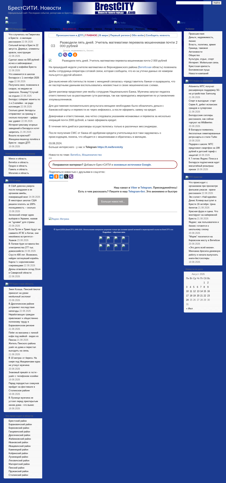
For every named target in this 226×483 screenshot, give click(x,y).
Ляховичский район (19, 460)
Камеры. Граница (124, 29)
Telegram (146, 187)
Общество (194, 55)
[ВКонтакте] (70, 55)
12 (194, 291)
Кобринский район (18, 453)
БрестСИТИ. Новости (34, 8)
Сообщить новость (158, 35)
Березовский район (19, 428)
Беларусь (55, 29)
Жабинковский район (20, 439)
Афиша (98, 29)
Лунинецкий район (18, 456)
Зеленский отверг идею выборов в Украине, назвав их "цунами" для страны (23, 218)
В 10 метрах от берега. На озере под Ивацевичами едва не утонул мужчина (24, 361)
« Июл (189, 308)
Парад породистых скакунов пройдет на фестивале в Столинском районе (24, 387)
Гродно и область (18, 166)
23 (208, 295)
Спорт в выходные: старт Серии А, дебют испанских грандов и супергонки (203, 104)
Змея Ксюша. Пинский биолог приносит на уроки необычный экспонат (24, 293)
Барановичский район (20, 424)
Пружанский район (18, 471)
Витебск (75, 154)
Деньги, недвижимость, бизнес (78, 51)
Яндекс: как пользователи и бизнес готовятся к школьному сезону (204, 226)
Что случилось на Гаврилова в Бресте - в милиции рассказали (24, 38)
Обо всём (138, 35)
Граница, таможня (198, 48)
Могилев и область (19, 173)
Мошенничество (92, 154)
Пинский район (16, 467)
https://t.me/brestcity (110, 146)
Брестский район (18, 421)
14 (201, 291)
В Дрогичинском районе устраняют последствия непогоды (21, 307)
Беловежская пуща (199, 69)
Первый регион (120, 35)
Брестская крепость (199, 66)
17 (187, 295)
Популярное (19, 29)
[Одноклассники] (75, 55)
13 (198, 291)
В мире (17, 181)
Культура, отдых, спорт (201, 59)
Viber (134, 187)
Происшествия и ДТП (69, 35)
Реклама (140, 29)
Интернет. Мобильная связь (204, 62)
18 (191, 295)
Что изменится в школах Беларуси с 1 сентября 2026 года (24, 78)
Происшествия (196, 33)
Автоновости (195, 51)
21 (201, 295)
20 (198, 295)
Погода (108, 29)
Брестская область (23, 284)
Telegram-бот (136, 191)
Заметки (197, 177)
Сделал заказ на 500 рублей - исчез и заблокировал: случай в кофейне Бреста (24, 63)
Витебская (145, 67)
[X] (66, 176)
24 (187, 300)
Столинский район (18, 475)
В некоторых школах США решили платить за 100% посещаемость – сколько (23, 204)
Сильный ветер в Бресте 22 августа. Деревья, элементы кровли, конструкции (24, 49)
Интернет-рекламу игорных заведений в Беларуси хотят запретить (24, 128)
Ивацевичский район (20, 446)
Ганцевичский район (19, 431)
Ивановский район (18, 442)
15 (205, 291)
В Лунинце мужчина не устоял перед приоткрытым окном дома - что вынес (23, 401)
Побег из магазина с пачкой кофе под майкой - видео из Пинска (23, 336)
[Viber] (65, 55)
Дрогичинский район (19, 435)
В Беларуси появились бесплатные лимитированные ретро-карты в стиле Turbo (204, 133)
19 (194, 295)
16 (208, 291)
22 (205, 295)
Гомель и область (18, 169)
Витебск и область (18, 162)
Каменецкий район (18, 449)
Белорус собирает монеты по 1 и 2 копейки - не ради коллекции (24, 103)
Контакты (152, 29)
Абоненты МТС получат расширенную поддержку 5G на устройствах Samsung (204, 90)
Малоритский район (19, 464)
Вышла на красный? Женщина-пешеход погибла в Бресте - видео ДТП (24, 139)
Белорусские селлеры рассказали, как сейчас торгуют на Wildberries (201, 119)
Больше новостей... (113, 201)
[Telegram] (60, 55)
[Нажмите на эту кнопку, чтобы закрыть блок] (40, 29)
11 (191, 291)
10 (187, 291)
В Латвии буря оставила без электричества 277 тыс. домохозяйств (24, 247)
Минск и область (17, 158)
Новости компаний (198, 73)
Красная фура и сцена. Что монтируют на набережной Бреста (203, 215)
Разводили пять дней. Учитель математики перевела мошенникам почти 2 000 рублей (119, 44)
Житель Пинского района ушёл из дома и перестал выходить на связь (22, 347)
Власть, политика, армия (202, 44)
